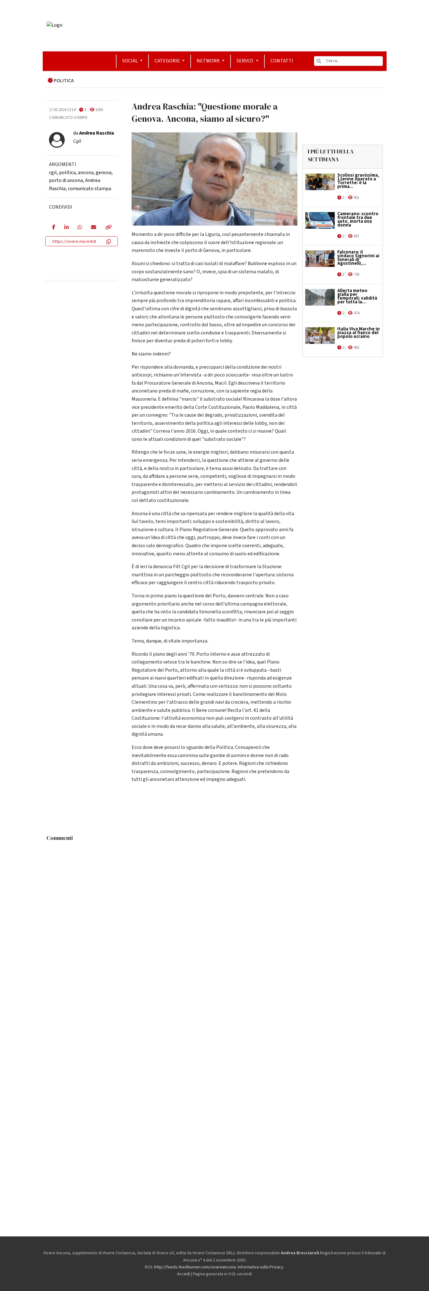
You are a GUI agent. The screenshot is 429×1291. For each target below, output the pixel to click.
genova (103, 172)
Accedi (183, 1274)
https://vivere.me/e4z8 (74, 241)
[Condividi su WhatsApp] (79, 228)
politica (67, 172)
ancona (86, 172)
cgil (53, 172)
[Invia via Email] (93, 228)
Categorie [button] (168, 60)
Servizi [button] (245, 60)
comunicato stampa (89, 188)
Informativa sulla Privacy (260, 1267)
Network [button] (209, 60)
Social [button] (130, 60)
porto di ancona (66, 180)
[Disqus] (214, 922)
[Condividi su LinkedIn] (66, 228)
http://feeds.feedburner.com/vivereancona (195, 1267)
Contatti (281, 60)
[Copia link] (108, 228)
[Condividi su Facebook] (53, 228)
